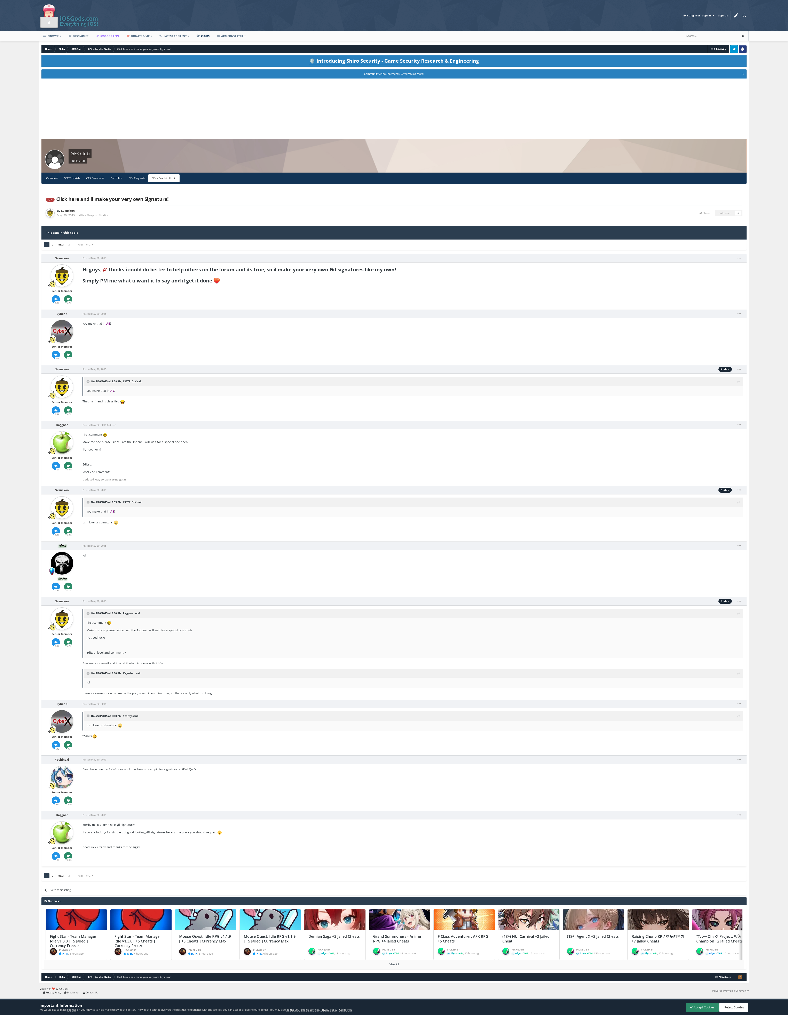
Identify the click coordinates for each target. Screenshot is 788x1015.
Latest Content (175, 36)
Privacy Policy (53, 992)
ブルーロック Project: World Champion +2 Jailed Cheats (720, 939)
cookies (71, 1010)
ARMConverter (232, 36)
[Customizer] (735, 15)
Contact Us (91, 992)
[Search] (743, 36)
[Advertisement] (394, 110)
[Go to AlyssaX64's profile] (311, 951)
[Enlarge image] (216, 280)
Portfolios (116, 178)
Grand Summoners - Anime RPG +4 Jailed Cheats (397, 939)
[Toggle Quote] (88, 381)
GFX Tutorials (72, 178)
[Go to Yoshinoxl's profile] (62, 777)
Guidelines (345, 1010)
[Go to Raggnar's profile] (62, 442)
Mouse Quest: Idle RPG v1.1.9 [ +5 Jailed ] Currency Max (270, 939)
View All (394, 964)
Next (61, 244)
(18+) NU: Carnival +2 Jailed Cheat (526, 939)
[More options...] (739, 258)
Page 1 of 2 (85, 244)
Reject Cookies (734, 1007)
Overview (52, 178)
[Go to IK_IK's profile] (53, 951)
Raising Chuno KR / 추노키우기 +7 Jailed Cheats (658, 939)
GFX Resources (95, 178)
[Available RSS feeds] (740, 977)
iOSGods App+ (109, 36)
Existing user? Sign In (697, 15)
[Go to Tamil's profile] (62, 563)
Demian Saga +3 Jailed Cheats (334, 936)
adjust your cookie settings (302, 1010)
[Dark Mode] (744, 15)
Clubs (205, 36)
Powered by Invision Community (730, 990)
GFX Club (80, 153)
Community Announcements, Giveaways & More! (394, 74)
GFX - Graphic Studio (163, 178)
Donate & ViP (140, 36)
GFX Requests (136, 178)
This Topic (727, 36)
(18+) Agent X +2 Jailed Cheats (593, 936)
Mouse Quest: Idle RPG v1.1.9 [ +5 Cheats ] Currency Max (205, 939)
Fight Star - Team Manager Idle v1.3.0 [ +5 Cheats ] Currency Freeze (138, 941)
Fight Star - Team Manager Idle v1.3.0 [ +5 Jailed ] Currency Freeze (73, 941)
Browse (53, 36)
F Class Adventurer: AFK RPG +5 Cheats (463, 939)
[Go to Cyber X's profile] (62, 331)
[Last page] (69, 244)
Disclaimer (80, 36)
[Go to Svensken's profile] (50, 213)
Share (706, 213)
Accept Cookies (703, 1007)
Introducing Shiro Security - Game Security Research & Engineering (394, 60)
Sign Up (723, 15)
